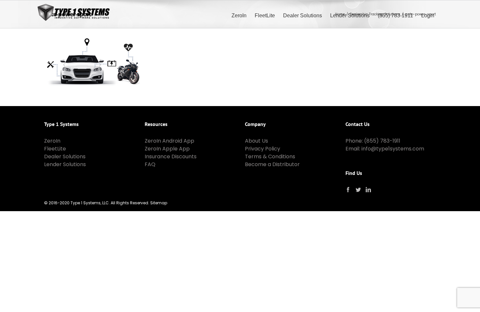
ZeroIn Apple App (167, 148)
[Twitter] (358, 189)
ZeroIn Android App (169, 141)
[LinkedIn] (368, 189)
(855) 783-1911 (382, 141)
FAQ (150, 164)
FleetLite (55, 148)
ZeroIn (52, 141)
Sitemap (158, 203)
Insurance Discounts (171, 156)
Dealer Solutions (65, 156)
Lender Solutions (65, 164)
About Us (256, 141)
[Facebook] (348, 189)
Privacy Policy (262, 148)
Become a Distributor (272, 164)
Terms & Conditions (270, 156)
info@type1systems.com (392, 148)
